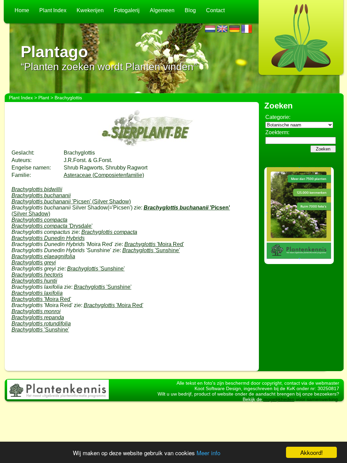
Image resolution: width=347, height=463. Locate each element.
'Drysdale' (52, 226)
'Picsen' (71, 201)
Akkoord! (311, 452)
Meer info (208, 452)
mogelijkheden (278, 399)
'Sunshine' (151, 250)
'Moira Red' (154, 244)
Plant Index (52, 10)
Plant (43, 97)
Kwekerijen (90, 10)
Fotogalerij (127, 10)
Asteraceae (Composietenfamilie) (104, 175)
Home (22, 10)
